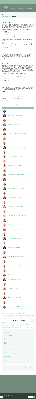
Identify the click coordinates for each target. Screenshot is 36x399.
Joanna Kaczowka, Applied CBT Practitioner (15, 179)
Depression (5, 342)
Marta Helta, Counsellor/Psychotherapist (14, 151)
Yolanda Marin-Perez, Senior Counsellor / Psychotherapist (17, 220)
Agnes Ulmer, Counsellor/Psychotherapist (14, 306)
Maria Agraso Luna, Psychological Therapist (15, 115)
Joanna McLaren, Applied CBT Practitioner (14, 229)
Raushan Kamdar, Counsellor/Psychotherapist (15, 183)
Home (4, 8)
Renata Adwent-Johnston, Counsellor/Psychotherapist (16, 110)
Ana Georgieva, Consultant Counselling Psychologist (16, 147)
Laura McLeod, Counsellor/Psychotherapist (14, 233)
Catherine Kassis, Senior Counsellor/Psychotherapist (16, 188)
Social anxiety (6, 359)
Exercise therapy (6, 347)
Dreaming (5, 343)
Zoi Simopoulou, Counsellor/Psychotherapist (15, 274)
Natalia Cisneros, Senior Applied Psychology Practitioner (17, 133)
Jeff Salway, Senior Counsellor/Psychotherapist (15, 261)
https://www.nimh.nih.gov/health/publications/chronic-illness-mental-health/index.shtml (17, 101)
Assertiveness (6, 336)
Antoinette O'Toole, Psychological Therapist (15, 238)
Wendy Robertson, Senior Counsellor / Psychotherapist (16, 256)
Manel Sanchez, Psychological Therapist (14, 265)
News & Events (30, 8)
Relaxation (5, 357)
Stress (5, 360)
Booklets (5, 339)
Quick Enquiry (30, 2)
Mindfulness (5, 352)
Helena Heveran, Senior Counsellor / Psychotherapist (16, 165)
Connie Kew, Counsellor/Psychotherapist (14, 197)
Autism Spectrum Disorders (8, 335)
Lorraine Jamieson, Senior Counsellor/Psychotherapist (16, 174)
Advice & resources (8, 16)
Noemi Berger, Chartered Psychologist (14, 124)
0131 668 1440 (25, 368)
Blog (26, 8)
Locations (4, 2)
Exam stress (5, 346)
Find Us (4, 10)
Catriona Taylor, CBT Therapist (13, 288)
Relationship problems (7, 356)
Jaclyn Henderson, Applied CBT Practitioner (15, 156)
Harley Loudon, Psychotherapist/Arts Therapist (15, 206)
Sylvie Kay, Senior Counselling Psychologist (15, 192)
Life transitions (6, 350)
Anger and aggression (7, 332)
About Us (15, 8)
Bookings (11, 8)
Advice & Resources (21, 8)
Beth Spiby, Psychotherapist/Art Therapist (14, 279)
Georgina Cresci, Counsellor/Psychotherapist (15, 138)
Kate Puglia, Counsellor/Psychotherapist (14, 247)
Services (7, 8)
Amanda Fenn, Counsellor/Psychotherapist (14, 142)
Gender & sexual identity (7, 349)
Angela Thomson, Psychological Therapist (14, 297)
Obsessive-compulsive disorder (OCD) (9, 353)
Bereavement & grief (7, 338)
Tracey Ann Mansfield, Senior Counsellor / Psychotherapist (17, 215)
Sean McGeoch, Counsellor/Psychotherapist (15, 224)
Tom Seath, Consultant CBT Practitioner (14, 270)
